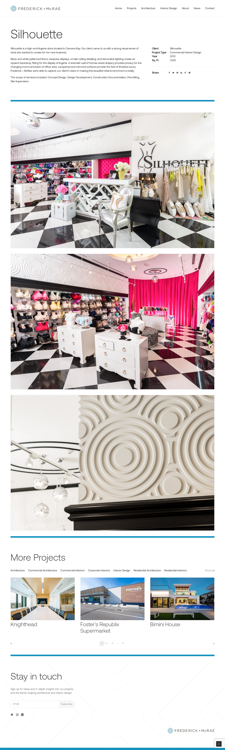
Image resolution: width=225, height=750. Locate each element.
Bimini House (165, 625)
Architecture (148, 8)
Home (118, 8)
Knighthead (24, 625)
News (197, 8)
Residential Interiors (175, 570)
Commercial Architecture (42, 570)
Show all (209, 570)
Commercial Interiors (72, 570)
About (185, 8)
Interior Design (168, 8)
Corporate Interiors (99, 570)
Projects (131, 8)
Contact (209, 8)
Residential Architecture (147, 570)
